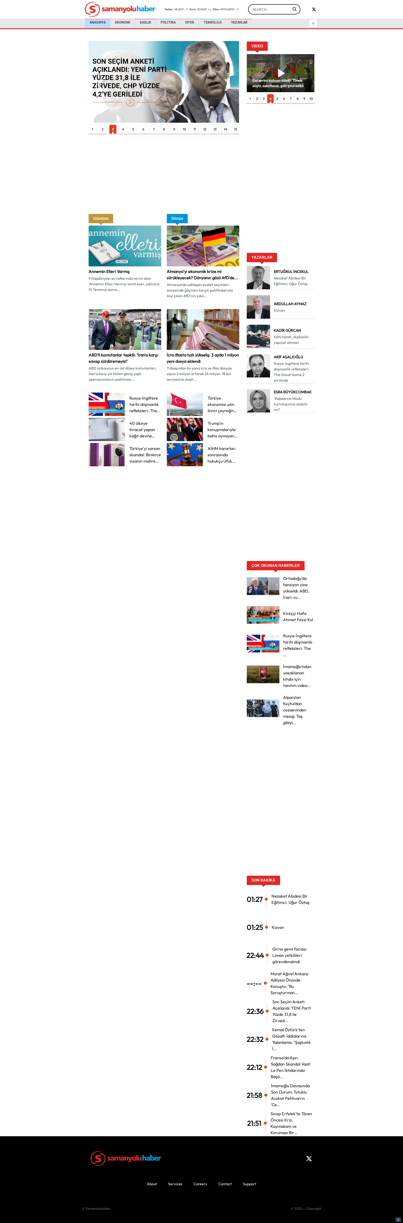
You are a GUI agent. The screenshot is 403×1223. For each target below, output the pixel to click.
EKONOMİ (122, 22)
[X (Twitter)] (309, 1158)
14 (225, 129)
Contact (225, 1183)
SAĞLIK (145, 22)
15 (235, 129)
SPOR (189, 22)
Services (175, 1183)
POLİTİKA (168, 22)
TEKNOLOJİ (213, 22)
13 (215, 129)
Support (249, 1183)
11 (195, 129)
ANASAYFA (98, 22)
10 (184, 129)
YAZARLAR (239, 22)
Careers (200, 1183)
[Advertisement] (164, 174)
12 (204, 129)
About (152, 1183)
